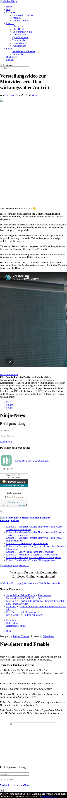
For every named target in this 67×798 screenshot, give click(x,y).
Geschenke (17, 54)
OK (44, 796)
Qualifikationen (20, 37)
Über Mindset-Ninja (22, 31)
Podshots (16, 17)
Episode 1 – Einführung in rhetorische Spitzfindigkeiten (33, 557)
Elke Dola (9, 95)
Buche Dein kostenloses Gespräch (32, 461)
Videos (34, 95)
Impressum (11, 620)
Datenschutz (12, 623)
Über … (10, 23)
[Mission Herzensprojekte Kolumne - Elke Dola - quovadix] (30, 583)
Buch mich (11, 57)
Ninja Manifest (19, 43)
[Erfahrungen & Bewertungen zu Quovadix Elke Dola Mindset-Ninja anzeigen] (14, 506)
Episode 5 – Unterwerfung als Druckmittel (27, 543)
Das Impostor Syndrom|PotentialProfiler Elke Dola (28, 596)
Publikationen (19, 45)
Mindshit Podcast (20, 20)
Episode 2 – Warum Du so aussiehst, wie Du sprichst (32, 554)
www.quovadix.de (9, 374)
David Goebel (13, 615)
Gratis (9, 48)
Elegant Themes (21, 636)
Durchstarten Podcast (22, 15)
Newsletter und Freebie (23, 51)
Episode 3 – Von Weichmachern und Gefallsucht (30, 551)
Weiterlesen (51, 796)
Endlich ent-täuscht (29, 612)
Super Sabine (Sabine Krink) (20, 595)
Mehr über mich (20, 34)
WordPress (48, 636)
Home (9, 6)
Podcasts (10, 12)
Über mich (17, 26)
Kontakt (10, 59)
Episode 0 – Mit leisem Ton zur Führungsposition (30, 560)
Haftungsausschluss (16, 625)
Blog (8, 9)
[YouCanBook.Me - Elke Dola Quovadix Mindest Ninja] (6, 469)
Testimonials (18, 40)
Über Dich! (18, 29)
